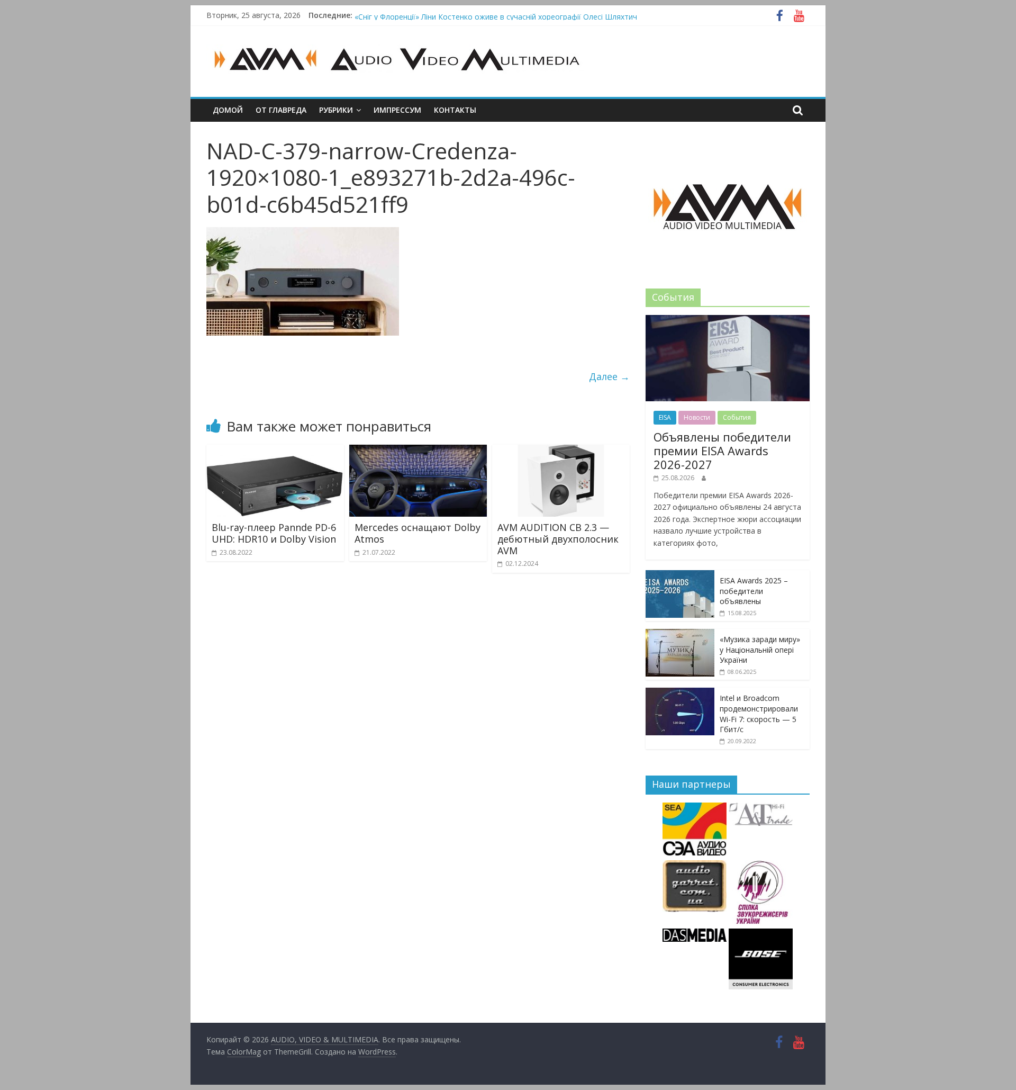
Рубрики (336, 110)
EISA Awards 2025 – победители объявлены (754, 590)
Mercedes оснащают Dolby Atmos (417, 533)
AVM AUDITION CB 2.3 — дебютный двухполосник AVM (558, 538)
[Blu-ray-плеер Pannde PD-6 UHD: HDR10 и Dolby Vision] (275, 451)
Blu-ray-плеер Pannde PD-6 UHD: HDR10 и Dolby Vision (274, 533)
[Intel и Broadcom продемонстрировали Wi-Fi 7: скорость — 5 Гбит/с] (680, 693)
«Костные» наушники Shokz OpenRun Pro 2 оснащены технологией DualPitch (492, 15)
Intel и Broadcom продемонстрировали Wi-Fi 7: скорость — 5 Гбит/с (759, 713)
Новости (697, 417)
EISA (665, 417)
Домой (228, 110)
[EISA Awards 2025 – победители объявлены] (680, 576)
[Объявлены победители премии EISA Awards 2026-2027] (728, 321)
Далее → (609, 376)
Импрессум (397, 110)
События (737, 417)
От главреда (281, 110)
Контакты (455, 110)
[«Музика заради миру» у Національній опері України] (680, 634)
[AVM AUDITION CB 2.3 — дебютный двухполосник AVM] (561, 451)
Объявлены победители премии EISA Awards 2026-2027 (722, 451)
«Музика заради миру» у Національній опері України (760, 649)
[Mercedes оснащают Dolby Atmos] (418, 451)
